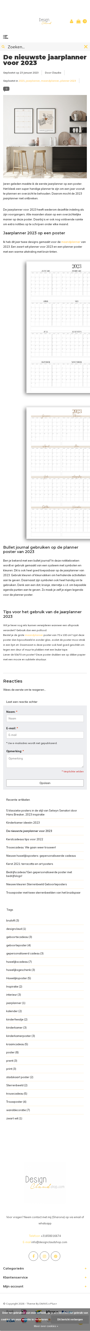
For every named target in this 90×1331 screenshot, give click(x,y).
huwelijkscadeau (19, 961)
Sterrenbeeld (16, 1085)
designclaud (16, 928)
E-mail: (12, 728)
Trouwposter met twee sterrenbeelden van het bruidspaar (43, 892)
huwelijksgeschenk (20, 969)
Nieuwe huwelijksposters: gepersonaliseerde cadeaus (41, 855)
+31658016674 (51, 1235)
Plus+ (53, 1303)
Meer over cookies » (46, 1326)
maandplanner (50, 80)
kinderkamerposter (20, 1036)
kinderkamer (16, 1027)
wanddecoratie (18, 1110)
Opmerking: (15, 751)
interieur (13, 994)
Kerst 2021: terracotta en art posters (29, 863)
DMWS (43, 1303)
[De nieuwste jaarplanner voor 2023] (45, 138)
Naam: (11, 711)
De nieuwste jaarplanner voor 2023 (45, 60)
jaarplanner (33, 80)
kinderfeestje (16, 1019)
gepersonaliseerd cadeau (25, 953)
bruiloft (12, 920)
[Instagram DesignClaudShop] (44, 1256)
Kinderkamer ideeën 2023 (23, 822)
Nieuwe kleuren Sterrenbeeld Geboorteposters (36, 884)
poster (12, 1052)
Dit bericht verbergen (70, 1319)
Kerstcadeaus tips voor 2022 (24, 839)
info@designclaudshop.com (49, 1242)
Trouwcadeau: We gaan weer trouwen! (31, 847)
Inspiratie (14, 986)
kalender (14, 1011)
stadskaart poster (19, 1077)
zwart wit (14, 1118)
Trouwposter (16, 1101)
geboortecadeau (19, 937)
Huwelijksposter (18, 978)
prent (11, 1060)
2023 (21, 80)
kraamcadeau (17, 1044)
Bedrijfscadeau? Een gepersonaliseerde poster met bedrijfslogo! (39, 874)
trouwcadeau (16, 1093)
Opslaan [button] (45, 783)
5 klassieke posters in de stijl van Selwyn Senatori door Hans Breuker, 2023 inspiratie (41, 812)
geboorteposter (18, 945)
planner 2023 (68, 80)
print (11, 1068)
